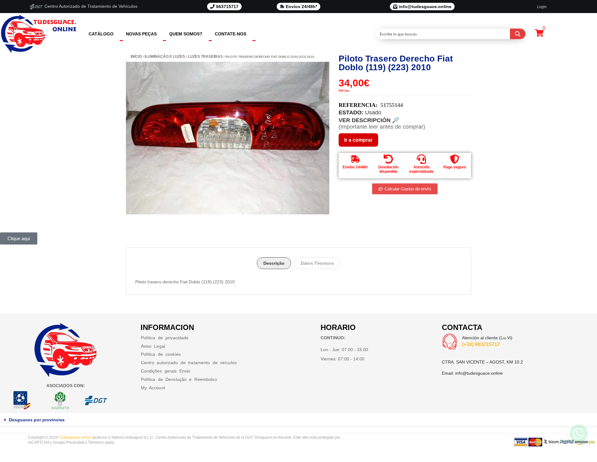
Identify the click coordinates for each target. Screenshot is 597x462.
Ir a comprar (358, 140)
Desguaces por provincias (37, 419)
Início (136, 56)
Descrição (274, 263)
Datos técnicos (317, 263)
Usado (373, 112)
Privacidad (75, 442)
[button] (298, 420)
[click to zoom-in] (227, 138)
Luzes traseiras (205, 56)
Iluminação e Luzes (165, 56)
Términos (96, 442)
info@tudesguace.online (479, 373)
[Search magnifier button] (517, 34)
